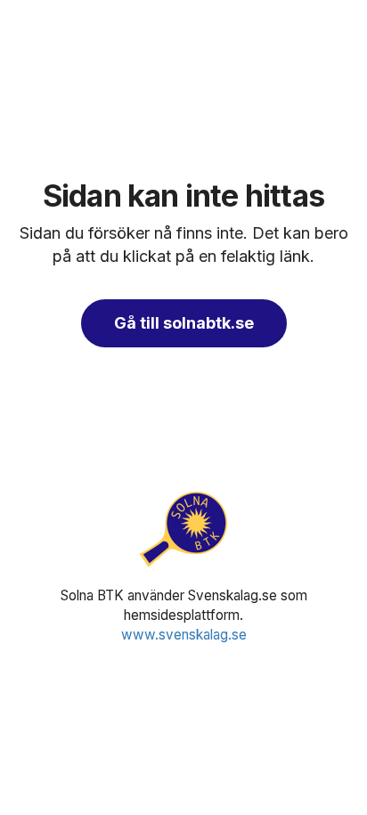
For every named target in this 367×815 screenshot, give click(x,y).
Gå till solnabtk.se (184, 323)
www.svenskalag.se (184, 634)
